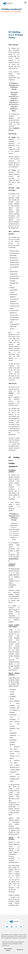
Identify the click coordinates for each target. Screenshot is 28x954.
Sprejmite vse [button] (20, 949)
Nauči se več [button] (5, 945)
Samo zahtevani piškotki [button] (8, 949)
